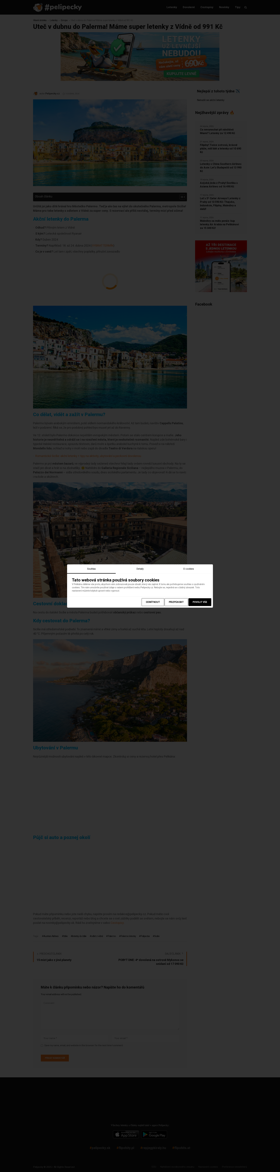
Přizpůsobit (176, 602)
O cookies (188, 569)
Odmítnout (153, 602)
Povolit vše (200, 602)
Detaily (140, 569)
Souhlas (91, 569)
